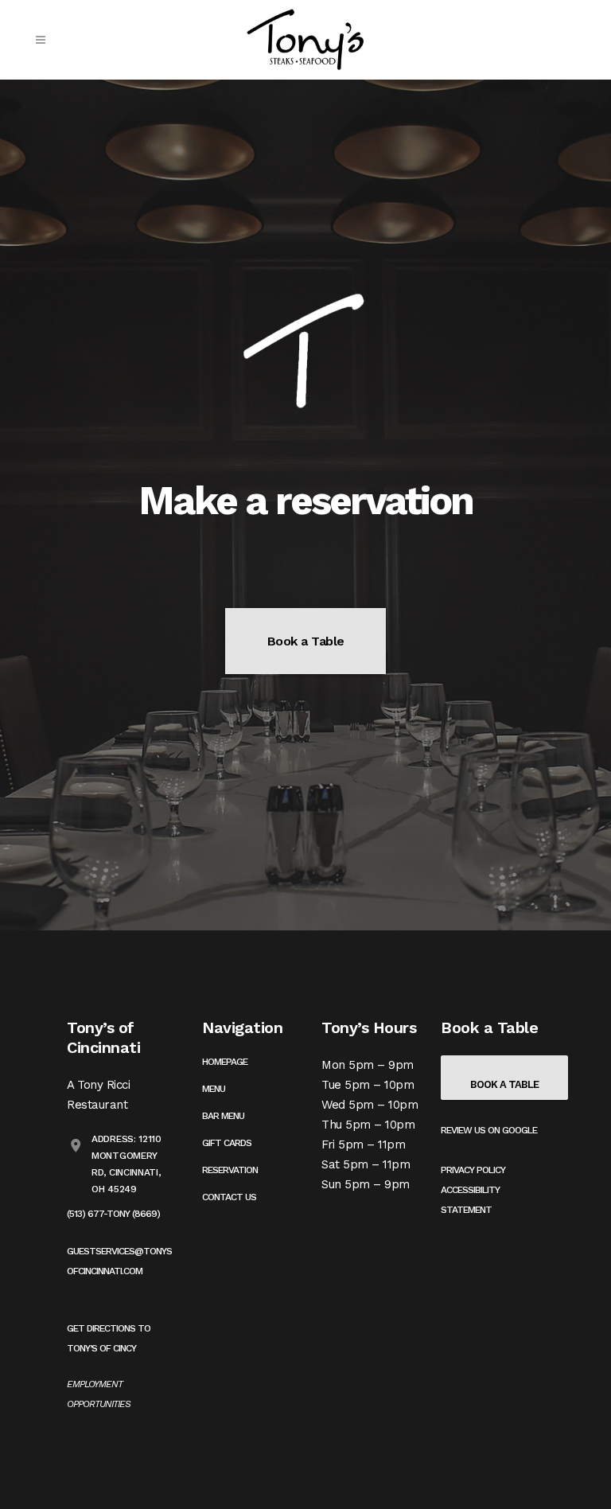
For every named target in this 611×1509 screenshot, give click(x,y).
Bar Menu (223, 1115)
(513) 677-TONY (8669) (113, 1213)
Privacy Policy (473, 1170)
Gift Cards (226, 1142)
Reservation (230, 1170)
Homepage (224, 1061)
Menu (213, 1088)
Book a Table (305, 641)
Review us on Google (489, 1130)
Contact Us (229, 1197)
